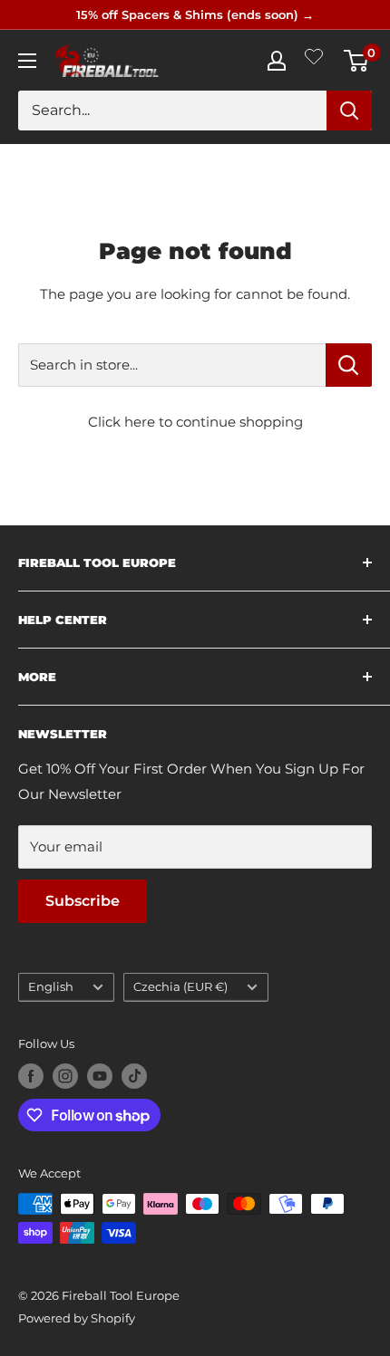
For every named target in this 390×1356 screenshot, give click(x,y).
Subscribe (82, 900)
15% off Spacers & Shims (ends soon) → (195, 14)
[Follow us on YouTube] (99, 1076)
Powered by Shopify (76, 1318)
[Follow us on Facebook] (31, 1076)
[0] (357, 61)
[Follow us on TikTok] (134, 1076)
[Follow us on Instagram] (65, 1076)
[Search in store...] (349, 365)
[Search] (349, 110)
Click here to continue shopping (195, 421)
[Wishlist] (314, 60)
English (50, 987)
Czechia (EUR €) (180, 987)
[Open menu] (27, 60)
